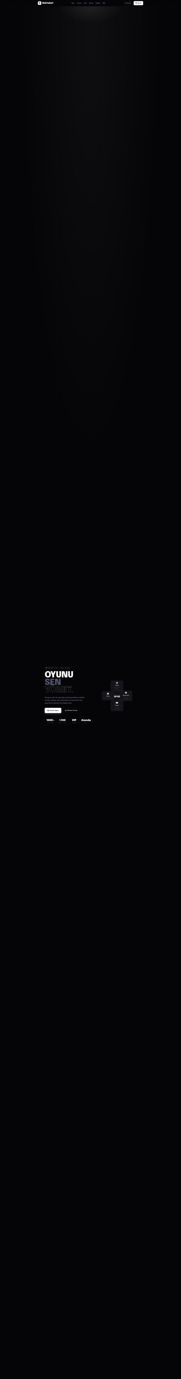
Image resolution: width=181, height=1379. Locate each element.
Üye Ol (139, 3)
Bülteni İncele (72, 710)
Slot (85, 3)
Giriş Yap (128, 3)
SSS (104, 3)
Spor (73, 3)
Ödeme (98, 3)
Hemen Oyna (54, 710)
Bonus (91, 3)
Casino (79, 3)
